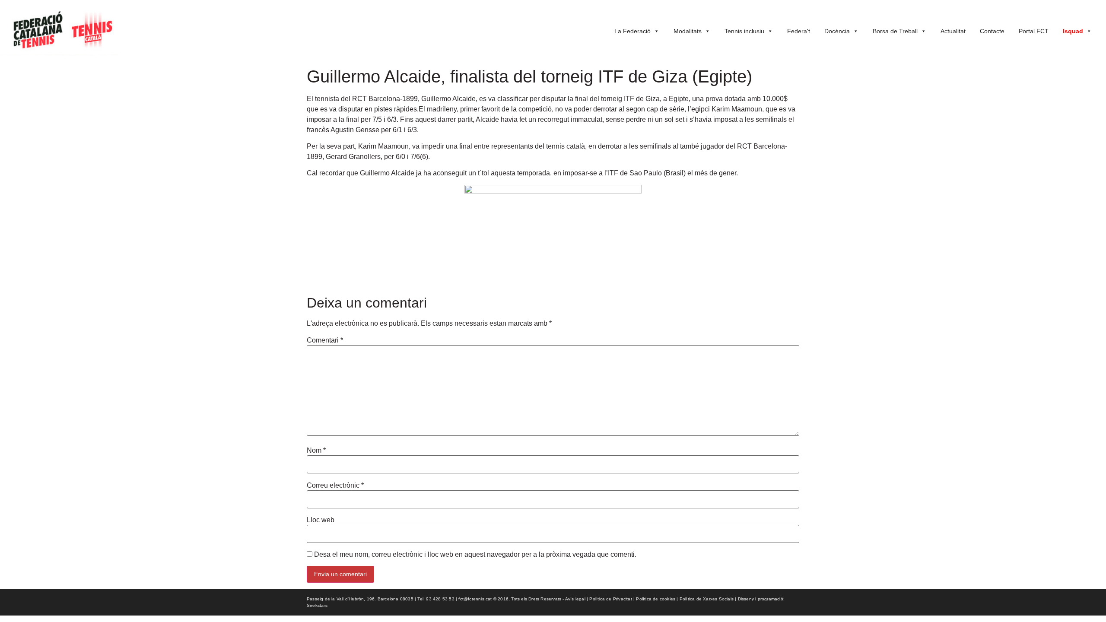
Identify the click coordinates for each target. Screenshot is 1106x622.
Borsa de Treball (895, 31)
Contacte (992, 31)
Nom (316, 450)
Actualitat (953, 31)
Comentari (325, 340)
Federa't (798, 31)
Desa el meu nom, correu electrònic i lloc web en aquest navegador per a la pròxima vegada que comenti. (475, 554)
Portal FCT (1034, 31)
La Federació (632, 31)
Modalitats (688, 31)
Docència (837, 31)
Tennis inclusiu (744, 31)
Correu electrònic (335, 485)
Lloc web (320, 520)
